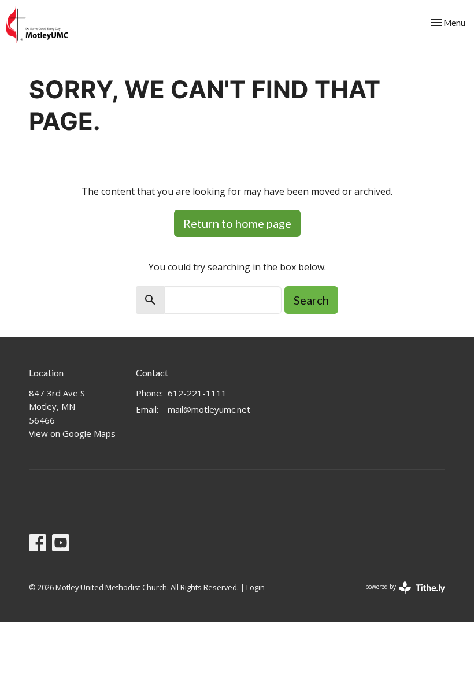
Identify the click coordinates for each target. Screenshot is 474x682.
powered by (399, 596)
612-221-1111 (197, 393)
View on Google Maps (72, 433)
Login (255, 587)
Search (311, 300)
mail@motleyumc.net (209, 409)
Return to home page (237, 223)
